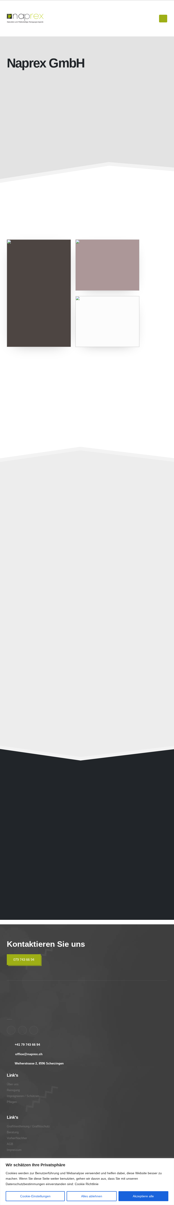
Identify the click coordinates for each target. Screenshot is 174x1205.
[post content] (46, 535)
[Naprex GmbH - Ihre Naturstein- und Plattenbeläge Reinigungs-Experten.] (25, 18)
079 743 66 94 (23, 959)
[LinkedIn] (33, 1030)
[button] (74, 568)
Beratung (106, 683)
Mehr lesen (43, 210)
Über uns (13, 1084)
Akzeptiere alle (143, 1196)
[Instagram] (22, 1030)
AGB (10, 1144)
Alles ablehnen (91, 1196)
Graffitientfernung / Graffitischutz (117, 608)
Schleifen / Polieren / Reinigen (48, 540)
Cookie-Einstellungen (35, 1196)
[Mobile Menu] (163, 18)
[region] (87, 1181)
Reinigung (13, 1090)
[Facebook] (11, 1030)
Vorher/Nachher (17, 1138)
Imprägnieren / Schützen (124, 540)
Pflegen (21, 611)
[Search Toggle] (153, 19)
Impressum (14, 1150)
